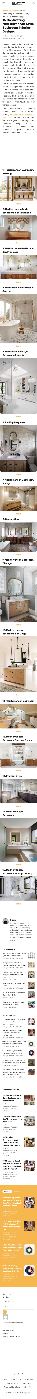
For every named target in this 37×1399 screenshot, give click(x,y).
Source (18, 203)
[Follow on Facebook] (14, 1374)
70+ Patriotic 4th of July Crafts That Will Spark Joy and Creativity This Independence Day (13, 1072)
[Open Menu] (4, 3)
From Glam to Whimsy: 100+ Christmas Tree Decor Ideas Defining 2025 (12, 1033)
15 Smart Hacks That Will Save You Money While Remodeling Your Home (14, 974)
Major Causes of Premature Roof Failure (13, 984)
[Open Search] (34, 3)
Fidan (6, 36)
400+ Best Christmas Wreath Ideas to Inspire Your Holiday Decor (14, 1042)
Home (5, 11)
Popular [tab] (16, 1191)
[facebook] (11, 941)
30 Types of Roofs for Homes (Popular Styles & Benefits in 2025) (14, 964)
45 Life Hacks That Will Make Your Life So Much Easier (13, 994)
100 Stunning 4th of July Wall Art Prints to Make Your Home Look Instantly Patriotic (13, 1022)
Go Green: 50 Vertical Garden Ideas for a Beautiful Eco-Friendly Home (14, 1061)
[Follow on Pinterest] (14, 941)
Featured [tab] (7, 1191)
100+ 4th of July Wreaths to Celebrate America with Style (12, 1052)
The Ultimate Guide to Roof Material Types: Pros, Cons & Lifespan (14, 954)
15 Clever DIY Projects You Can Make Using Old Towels (13, 1003)
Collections (15, 11)
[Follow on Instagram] (18, 1374)
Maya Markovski (9, 1172)
